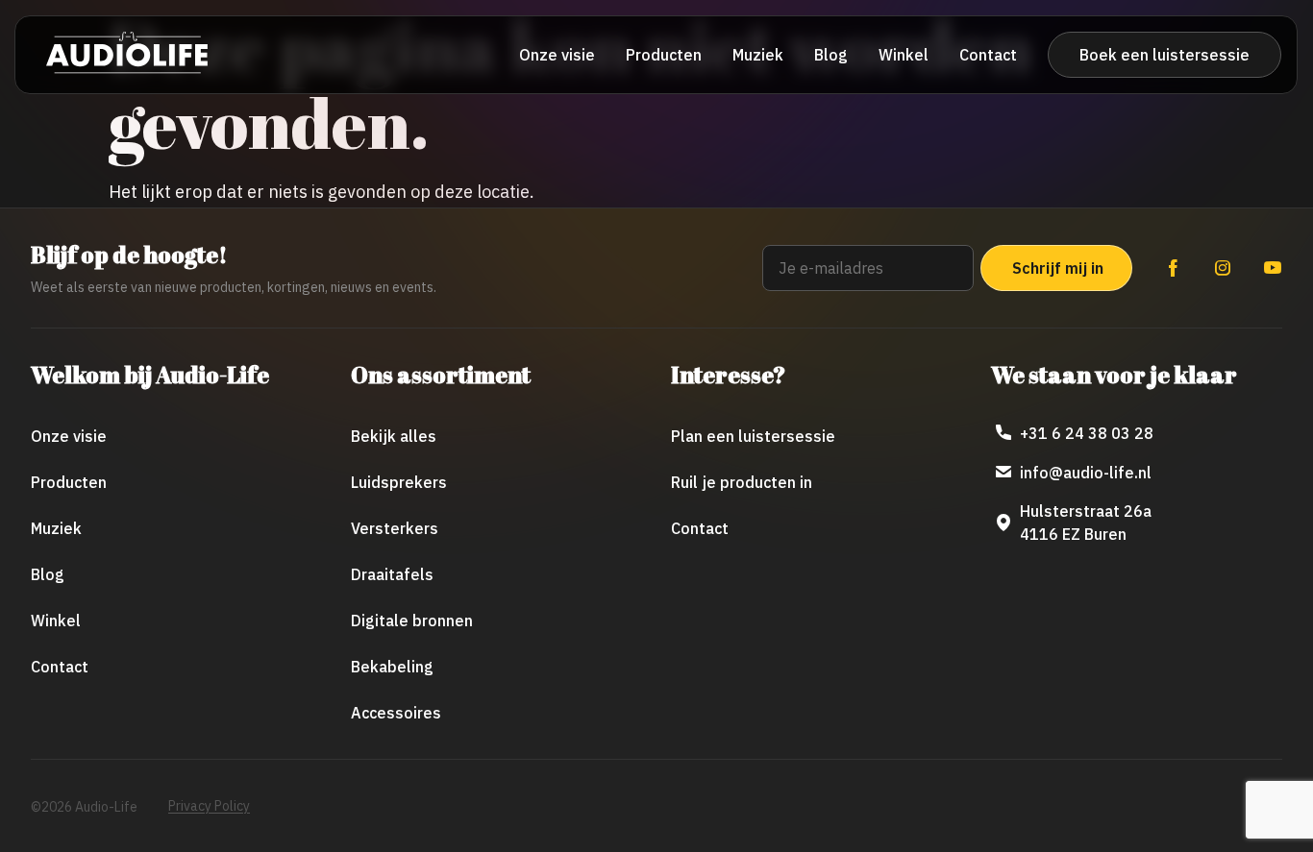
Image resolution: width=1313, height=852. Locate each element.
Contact (988, 54)
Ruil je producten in (741, 482)
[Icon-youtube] (1272, 268)
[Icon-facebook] (1172, 268)
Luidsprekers (399, 482)
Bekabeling (392, 666)
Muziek (757, 54)
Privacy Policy (209, 806)
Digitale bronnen (412, 620)
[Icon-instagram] (1222, 268)
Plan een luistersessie (753, 436)
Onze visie (557, 54)
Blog (831, 54)
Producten (664, 54)
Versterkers (394, 528)
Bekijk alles (393, 436)
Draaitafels (392, 574)
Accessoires (396, 712)
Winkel (904, 54)
